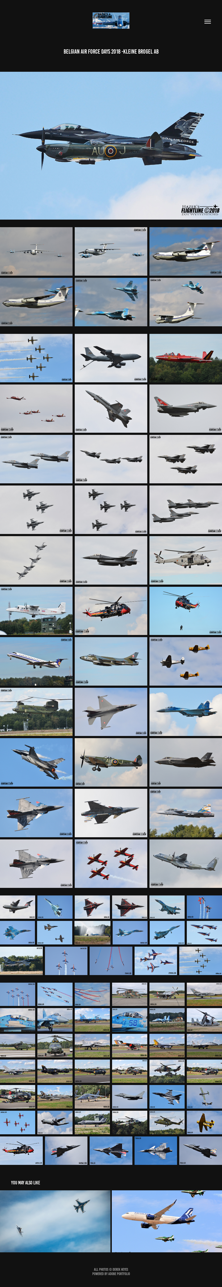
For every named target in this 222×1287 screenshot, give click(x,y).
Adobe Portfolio (119, 1274)
